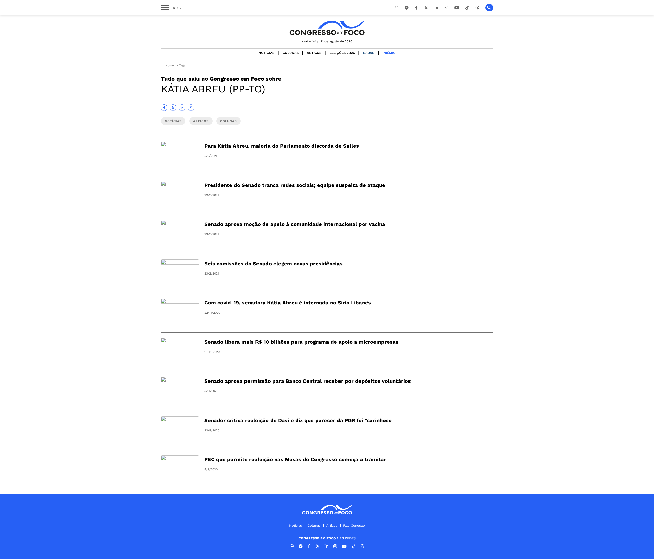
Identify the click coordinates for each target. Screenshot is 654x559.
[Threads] (477, 7)
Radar (369, 53)
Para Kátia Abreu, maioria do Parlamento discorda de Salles (281, 146)
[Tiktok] (467, 7)
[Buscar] (489, 7)
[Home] (327, 27)
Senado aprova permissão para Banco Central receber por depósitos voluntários (307, 381)
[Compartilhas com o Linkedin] (182, 107)
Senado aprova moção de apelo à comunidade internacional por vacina (294, 224)
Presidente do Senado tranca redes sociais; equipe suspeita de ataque (294, 185)
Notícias (266, 53)
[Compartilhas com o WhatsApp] (191, 107)
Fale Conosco (354, 525)
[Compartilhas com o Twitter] (173, 107)
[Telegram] (407, 7)
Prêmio (389, 53)
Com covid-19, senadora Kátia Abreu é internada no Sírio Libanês (287, 303)
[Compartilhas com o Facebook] (164, 107)
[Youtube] (456, 7)
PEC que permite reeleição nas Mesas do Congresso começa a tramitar (295, 459)
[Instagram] (446, 7)
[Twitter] (426, 7)
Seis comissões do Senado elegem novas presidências (273, 263)
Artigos (314, 53)
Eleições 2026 (342, 53)
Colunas (291, 53)
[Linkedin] (436, 7)
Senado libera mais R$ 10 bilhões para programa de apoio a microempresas (301, 342)
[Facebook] (416, 7)
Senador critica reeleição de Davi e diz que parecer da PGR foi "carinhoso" (299, 420)
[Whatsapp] (396, 7)
